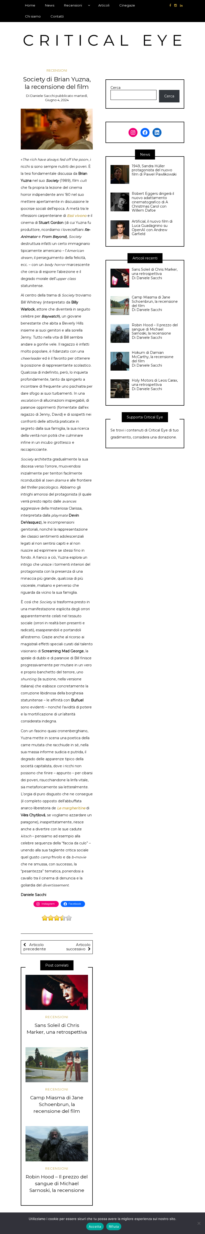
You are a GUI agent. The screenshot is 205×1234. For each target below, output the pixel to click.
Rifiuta (114, 1226)
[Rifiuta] (198, 1223)
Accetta (95, 1226)
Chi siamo (33, 16)
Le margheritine (71, 808)
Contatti (57, 16)
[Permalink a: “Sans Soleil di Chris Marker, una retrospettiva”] (57, 992)
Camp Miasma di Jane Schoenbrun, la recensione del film (56, 1104)
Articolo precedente (34, 947)
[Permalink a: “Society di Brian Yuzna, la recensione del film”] (57, 128)
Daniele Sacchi (42, 96)
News (49, 5)
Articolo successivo (78, 947)
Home (30, 5)
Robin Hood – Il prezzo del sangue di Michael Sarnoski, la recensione (57, 1183)
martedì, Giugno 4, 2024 (66, 98)
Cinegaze (127, 5)
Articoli (104, 5)
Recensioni (73, 5)
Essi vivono (76, 215)
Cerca (115, 88)
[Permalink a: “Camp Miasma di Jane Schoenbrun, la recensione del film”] (57, 1064)
